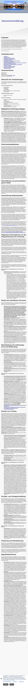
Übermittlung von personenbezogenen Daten (12, 60)
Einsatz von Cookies (7, 65)
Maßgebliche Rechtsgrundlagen (9, 59)
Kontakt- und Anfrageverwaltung (9, 66)
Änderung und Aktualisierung (9, 67)
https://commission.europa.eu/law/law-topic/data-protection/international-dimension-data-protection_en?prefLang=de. (13, 232)
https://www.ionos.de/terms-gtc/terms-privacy (11, 405)
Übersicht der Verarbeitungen (9, 58)
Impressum (15, 681)
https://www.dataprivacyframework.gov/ (10, 225)
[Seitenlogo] (14, 5)
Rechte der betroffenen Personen (10, 63)
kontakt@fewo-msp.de (11, 75)
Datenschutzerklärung (7, 681)
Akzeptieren (6, 684)
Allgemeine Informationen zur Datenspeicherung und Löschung (15, 62)
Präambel (5, 56)
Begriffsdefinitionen (7, 68)
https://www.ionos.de (7, 404)
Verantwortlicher (7, 57)
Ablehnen (11, 684)
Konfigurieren (21, 681)
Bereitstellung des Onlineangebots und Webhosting (13, 64)
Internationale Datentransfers (9, 61)
